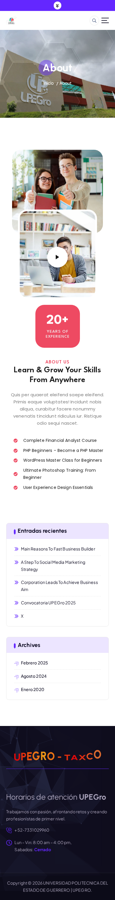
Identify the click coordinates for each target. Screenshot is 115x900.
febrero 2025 (34, 662)
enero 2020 (32, 689)
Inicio (48, 83)
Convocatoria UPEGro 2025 (48, 602)
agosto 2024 (34, 676)
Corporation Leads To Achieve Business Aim (59, 585)
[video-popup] (57, 257)
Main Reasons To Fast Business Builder (58, 548)
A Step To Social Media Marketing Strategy (53, 565)
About (66, 83)
